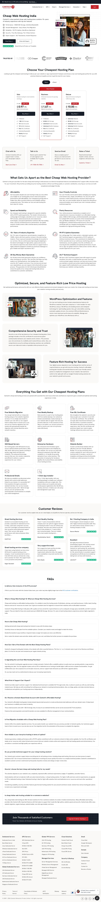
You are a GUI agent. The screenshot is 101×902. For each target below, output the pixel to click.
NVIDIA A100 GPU (27, 871)
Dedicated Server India (8, 840)
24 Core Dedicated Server (9, 857)
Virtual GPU (25, 843)
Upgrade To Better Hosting (77, 819)
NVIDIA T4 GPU (26, 860)
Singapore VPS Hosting (48, 854)
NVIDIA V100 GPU (27, 868)
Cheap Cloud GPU (67, 846)
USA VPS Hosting (46, 840)
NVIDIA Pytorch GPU (27, 854)
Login (94, 7)
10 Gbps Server (6, 863)
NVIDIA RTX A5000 (27, 865)
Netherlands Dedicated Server (10, 881)
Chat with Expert (24, 41)
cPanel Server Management (49, 867)
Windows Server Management (50, 864)
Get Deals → (33, 2)
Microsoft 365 (85, 846)
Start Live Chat (10, 165)
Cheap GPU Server (27, 874)
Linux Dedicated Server (8, 846)
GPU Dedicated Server (28, 840)
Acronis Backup (66, 867)
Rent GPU (24, 849)
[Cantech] (8, 8)
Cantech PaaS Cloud (67, 840)
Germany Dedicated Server (9, 876)
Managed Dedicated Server (49, 878)
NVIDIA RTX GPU (26, 880)
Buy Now (25, 114)
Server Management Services (50, 862)
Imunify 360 (65, 865)
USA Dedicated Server (8, 870)
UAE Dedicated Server (8, 879)
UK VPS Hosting (46, 843)
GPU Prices (25, 851)
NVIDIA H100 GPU (27, 846)
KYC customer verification (70, 590)
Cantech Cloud (85, 861)
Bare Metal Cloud (66, 843)
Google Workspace (86, 843)
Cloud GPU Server (67, 851)
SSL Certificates (66, 862)
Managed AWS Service (48, 870)
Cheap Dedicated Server (9, 854)
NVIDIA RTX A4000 (27, 863)
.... (11, 535)
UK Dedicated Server (8, 873)
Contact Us (84, 866)
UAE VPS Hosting (46, 849)
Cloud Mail (84, 840)
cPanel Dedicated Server (9, 851)
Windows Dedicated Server (9, 849)
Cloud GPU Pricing (67, 849)
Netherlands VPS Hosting (48, 851)
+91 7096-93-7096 (36, 165)
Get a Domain (85, 853)
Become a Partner (86, 869)
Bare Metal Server (7, 843)
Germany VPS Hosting (48, 846)
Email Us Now (59, 165)
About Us (83, 863)
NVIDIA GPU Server (27, 877)
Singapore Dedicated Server (10, 884)
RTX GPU (24, 857)
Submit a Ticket (84, 163)
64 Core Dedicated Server (9, 860)
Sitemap (57, 891)
